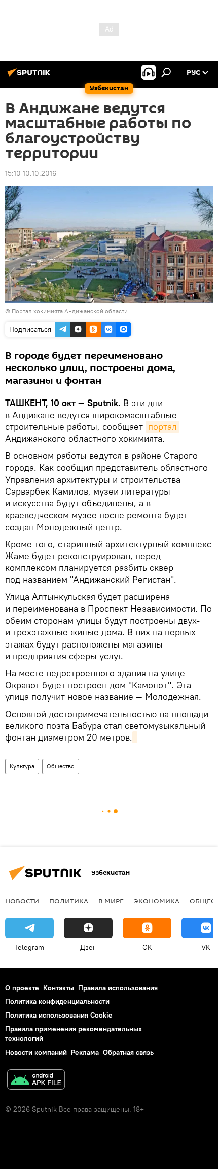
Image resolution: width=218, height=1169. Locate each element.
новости (22, 900)
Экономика (156, 900)
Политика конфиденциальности (57, 1001)
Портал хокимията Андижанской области (70, 311)
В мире (111, 900)
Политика (68, 900)
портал (162, 427)
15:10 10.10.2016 (30, 173)
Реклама (85, 1052)
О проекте (22, 987)
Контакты (58, 987)
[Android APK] (36, 1080)
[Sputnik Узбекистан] (30, 76)
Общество (61, 766)
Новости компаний (36, 1052)
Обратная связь (128, 1052)
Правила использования (118, 987)
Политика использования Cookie (59, 1015)
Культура (22, 766)
